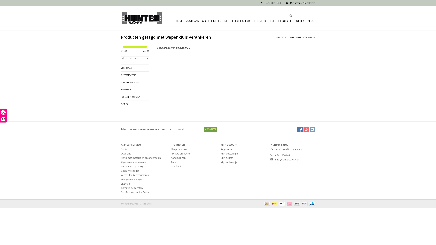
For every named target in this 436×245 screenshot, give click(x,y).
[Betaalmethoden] (266, 203)
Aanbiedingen (178, 157)
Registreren (227, 149)
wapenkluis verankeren (302, 37)
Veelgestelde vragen (132, 179)
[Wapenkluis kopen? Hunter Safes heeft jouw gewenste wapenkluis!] (142, 18)
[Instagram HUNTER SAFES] (312, 129)
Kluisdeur (259, 20)
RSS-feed (176, 166)
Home (179, 20)
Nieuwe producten (181, 153)
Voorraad (192, 20)
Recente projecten (281, 20)
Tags (285, 37)
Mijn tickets (227, 157)
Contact (125, 149)
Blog (310, 20)
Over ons (126, 153)
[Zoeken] (289, 16)
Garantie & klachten (132, 188)
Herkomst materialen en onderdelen (141, 157)
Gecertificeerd (211, 20)
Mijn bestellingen (230, 153)
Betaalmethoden (130, 170)
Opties (300, 20)
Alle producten (179, 149)
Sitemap (125, 183)
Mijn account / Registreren (302, 3)
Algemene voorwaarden (134, 162)
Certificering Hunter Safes (135, 192)
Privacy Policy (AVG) (132, 166)
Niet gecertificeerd (237, 20)
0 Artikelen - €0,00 (273, 3)
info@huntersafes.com (287, 159)
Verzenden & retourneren (135, 175)
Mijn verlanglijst (229, 162)
